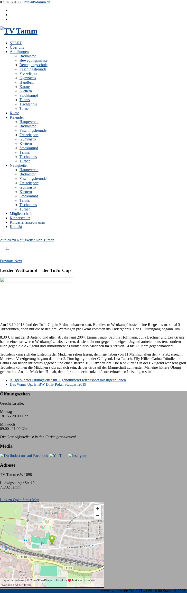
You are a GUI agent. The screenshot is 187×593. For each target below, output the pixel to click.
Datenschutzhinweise (52, 591)
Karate (24, 87)
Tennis (24, 100)
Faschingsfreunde (33, 69)
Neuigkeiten (19, 165)
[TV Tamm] (18, 30)
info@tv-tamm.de (36, 2)
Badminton (28, 56)
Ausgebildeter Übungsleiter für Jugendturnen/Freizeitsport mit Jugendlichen (68, 380)
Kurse (14, 113)
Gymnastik (27, 78)
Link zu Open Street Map (19, 500)
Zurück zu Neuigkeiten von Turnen (27, 240)
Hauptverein (28, 122)
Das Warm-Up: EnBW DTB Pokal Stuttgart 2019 (48, 384)
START (16, 43)
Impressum (26, 591)
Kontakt (16, 227)
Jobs (96, 591)
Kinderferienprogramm (27, 222)
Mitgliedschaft (21, 213)
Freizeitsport (28, 73)
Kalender (17, 117)
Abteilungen (19, 52)
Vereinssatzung (80, 591)
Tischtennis (28, 104)
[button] (7, 261)
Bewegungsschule (33, 65)
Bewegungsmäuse (33, 60)
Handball (26, 82)
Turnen (24, 108)
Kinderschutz (20, 218)
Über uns (17, 47)
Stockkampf (28, 95)
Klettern (25, 91)
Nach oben (8, 591)
